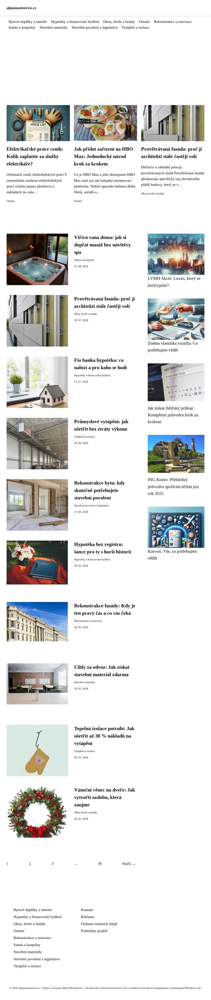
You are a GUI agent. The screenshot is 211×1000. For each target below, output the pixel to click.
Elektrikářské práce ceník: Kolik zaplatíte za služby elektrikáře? (35, 156)
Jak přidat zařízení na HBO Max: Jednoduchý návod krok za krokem (103, 156)
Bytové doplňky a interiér (28, 22)
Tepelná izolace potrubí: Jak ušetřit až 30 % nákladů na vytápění (104, 736)
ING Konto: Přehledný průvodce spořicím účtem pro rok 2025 (173, 486)
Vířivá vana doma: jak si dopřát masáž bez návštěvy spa (102, 245)
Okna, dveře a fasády (119, 22)
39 (100, 864)
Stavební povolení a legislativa (95, 27)
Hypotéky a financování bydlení (75, 22)
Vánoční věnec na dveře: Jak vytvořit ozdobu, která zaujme (104, 797)
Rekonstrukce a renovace (172, 22)
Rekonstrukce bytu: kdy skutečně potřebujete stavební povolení (99, 490)
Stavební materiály (54, 27)
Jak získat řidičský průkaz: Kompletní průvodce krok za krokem (173, 415)
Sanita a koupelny (22, 27)
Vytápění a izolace (135, 27)
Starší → (128, 864)
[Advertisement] (105, 61)
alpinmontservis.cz (21, 8)
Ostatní (144, 22)
